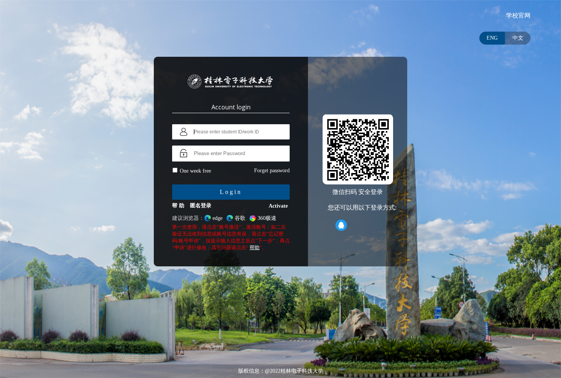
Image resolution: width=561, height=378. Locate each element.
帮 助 (178, 205)
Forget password (272, 170)
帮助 (255, 247)
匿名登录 (200, 205)
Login (231, 192)
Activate (278, 206)
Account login (231, 107)
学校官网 (518, 15)
